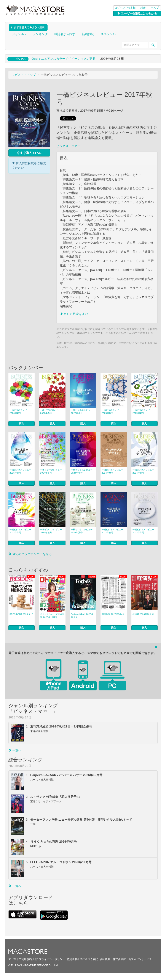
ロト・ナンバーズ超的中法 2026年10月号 (52, 615)
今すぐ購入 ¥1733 (29, 153)
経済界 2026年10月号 (143, 614)
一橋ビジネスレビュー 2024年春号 (143, 471)
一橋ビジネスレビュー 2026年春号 (51, 411)
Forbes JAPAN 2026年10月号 (82, 615)
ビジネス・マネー (68, 146)
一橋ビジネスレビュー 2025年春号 (20, 471)
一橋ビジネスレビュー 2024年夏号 (112, 471)
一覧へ (16, 750)
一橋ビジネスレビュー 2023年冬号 (20, 531)
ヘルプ (155, 7)
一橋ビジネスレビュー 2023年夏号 (82, 531)
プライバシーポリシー (52, 959)
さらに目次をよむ (75, 314)
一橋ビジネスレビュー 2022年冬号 (143, 531)
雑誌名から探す (64, 34)
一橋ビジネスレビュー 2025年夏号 (143, 411)
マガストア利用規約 (20, 959)
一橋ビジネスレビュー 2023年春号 (112, 531)
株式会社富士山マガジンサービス (132, 959)
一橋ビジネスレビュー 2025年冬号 (82, 411)
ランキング (40, 34)
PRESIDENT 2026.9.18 (21, 614)
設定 (143, 7)
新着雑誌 (88, 34)
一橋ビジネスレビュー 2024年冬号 (51, 471)
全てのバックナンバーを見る (31, 554)
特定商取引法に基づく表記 (82, 959)
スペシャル (108, 34)
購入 (21, 423)
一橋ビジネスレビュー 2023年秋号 (51, 531)
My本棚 (131, 7)
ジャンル (18, 34)
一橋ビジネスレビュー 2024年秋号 (82, 471)
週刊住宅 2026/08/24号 (113, 614)
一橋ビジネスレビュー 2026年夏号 (20, 411)
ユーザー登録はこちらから (138, 13)
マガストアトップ (24, 75)
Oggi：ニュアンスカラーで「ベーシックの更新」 (65, 58)
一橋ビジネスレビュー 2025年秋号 (112, 411)
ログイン (120, 7)
